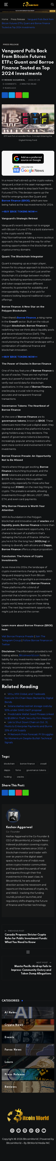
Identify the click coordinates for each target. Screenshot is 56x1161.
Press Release (18, 19)
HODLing (7, 777)
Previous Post (16, 931)
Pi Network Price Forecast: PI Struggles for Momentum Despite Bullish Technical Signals (29, 738)
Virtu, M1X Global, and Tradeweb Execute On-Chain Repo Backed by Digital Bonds (29, 698)
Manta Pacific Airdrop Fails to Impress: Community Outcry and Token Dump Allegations (31, 970)
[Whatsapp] (25, 95)
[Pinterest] (19, 95)
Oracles (20, 777)
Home (5, 19)
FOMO (18, 770)
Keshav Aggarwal (15, 80)
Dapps (7, 770)
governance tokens (36, 770)
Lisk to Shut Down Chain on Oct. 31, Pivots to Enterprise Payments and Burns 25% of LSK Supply (28, 726)
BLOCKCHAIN (9, 763)
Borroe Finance (27, 763)
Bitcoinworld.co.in (29, 655)
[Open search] (52, 4)
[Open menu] (6, 4)
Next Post (42, 962)
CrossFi (43, 763)
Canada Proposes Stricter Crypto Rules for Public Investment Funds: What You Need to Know (26, 938)
